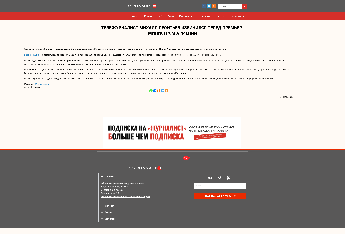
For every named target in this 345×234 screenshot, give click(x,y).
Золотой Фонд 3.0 (110, 193)
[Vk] (204, 6)
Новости (134, 16)
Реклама (109, 212)
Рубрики (148, 16)
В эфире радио (32, 55)
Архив (171, 16)
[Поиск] (244, 6)
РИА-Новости (42, 84)
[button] (145, 176)
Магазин (222, 16)
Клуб (160, 16)
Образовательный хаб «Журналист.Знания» (123, 183)
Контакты (109, 219)
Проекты (205, 16)
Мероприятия (186, 16)
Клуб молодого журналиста (115, 186)
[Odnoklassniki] (214, 6)
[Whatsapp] (151, 90)
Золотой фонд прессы (112, 190)
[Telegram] (209, 6)
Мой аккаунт (238, 16)
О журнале (110, 206)
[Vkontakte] (154, 90)
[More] (166, 90)
